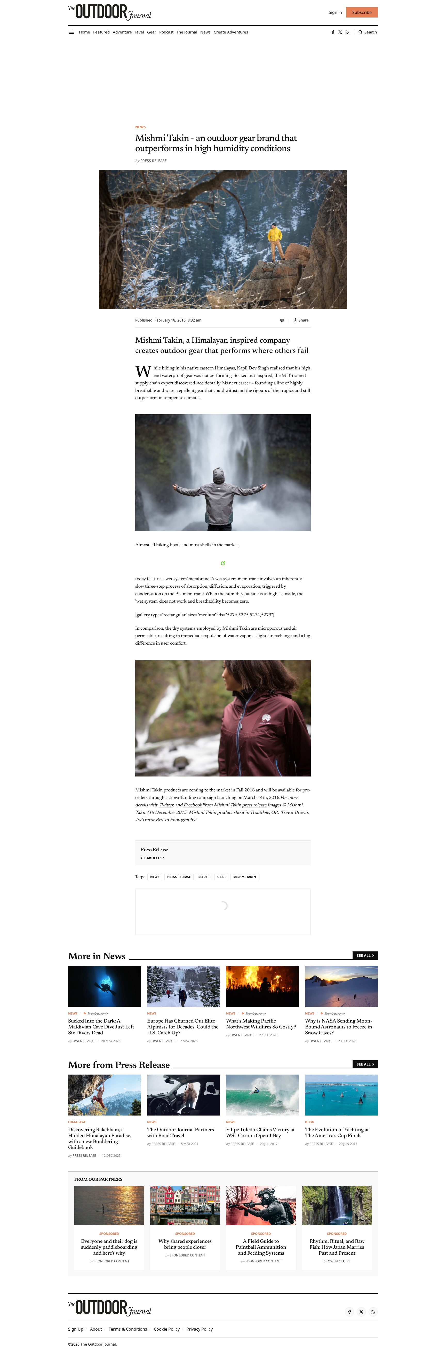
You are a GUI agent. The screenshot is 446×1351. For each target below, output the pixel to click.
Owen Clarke (84, 1040)
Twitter (166, 805)
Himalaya (76, 1122)
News (140, 126)
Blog (309, 1122)
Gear (221, 877)
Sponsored (109, 1233)
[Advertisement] (223, 77)
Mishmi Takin (244, 877)
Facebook (193, 805)
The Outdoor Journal (98, 1344)
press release (254, 805)
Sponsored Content (111, 1261)
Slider (204, 877)
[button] (75, 1329)
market (230, 545)
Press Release (153, 160)
